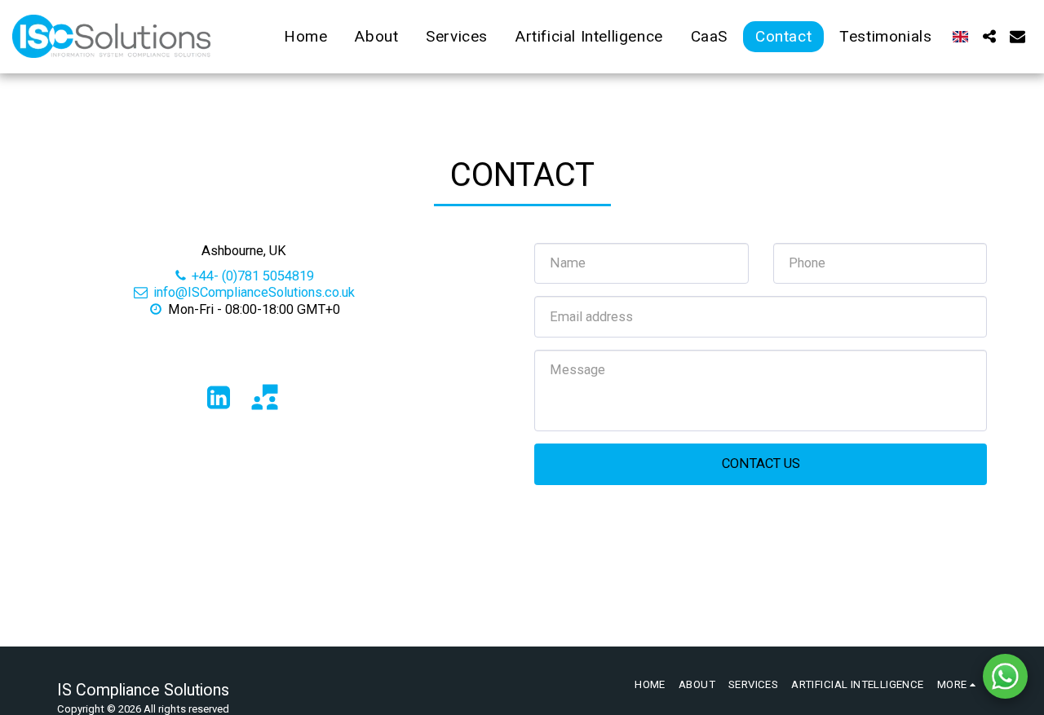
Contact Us (761, 463)
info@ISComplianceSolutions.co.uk (254, 292)
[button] (988, 36)
